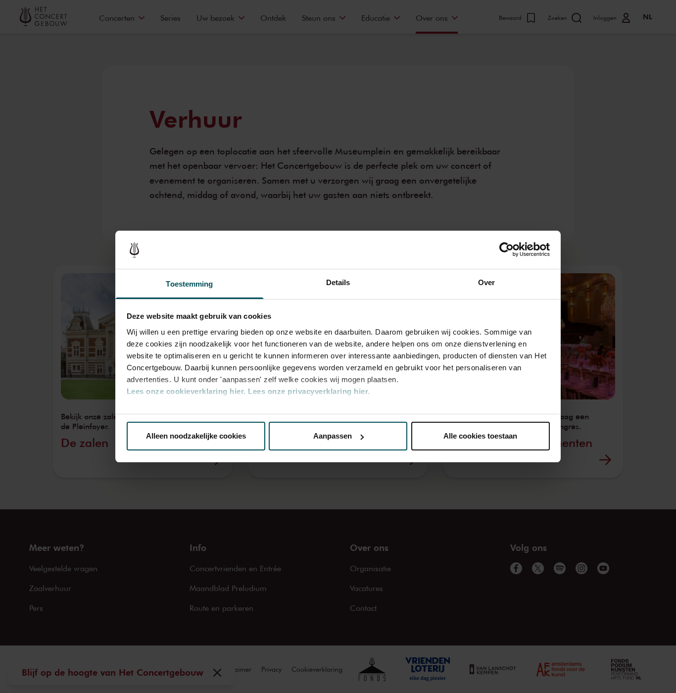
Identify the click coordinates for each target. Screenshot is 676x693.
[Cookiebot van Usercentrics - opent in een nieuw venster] (506, 250)
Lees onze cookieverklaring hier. (186, 391)
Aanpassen (332, 436)
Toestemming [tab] (189, 284)
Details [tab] (338, 282)
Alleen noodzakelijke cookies (196, 436)
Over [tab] (486, 282)
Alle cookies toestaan (480, 436)
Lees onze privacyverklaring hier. (309, 391)
